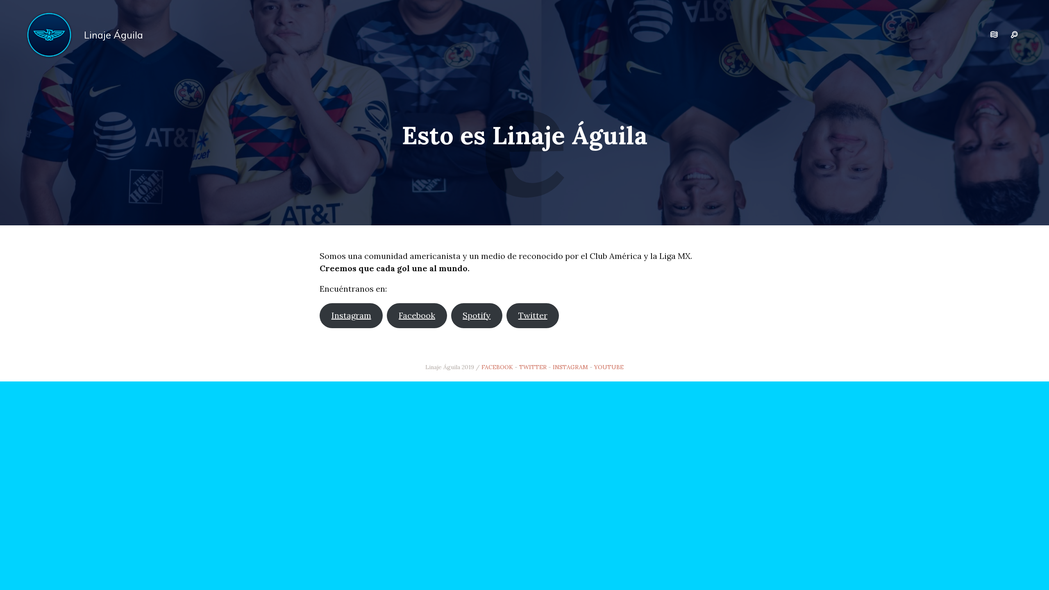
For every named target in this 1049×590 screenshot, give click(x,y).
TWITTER (533, 367)
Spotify (476, 315)
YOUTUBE (609, 367)
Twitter (532, 315)
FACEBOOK (497, 367)
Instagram (351, 315)
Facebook (417, 315)
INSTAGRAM (570, 367)
